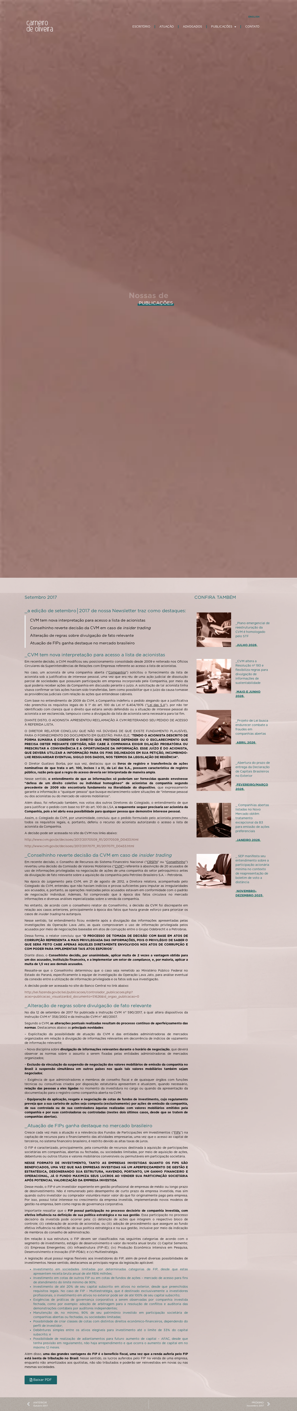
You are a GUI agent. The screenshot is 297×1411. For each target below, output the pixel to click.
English (253, 16)
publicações (221, 26)
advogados (192, 26)
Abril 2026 (246, 742)
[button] (41, 1380)
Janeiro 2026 (248, 840)
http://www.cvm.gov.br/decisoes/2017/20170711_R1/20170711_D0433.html (79, 846)
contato (252, 26)
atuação (166, 26)
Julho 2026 (247, 645)
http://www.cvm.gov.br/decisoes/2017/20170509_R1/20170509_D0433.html (81, 839)
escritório (141, 26)
